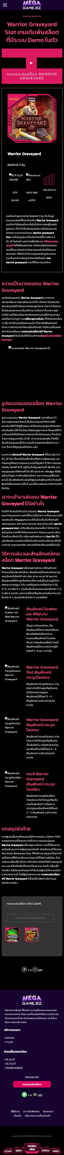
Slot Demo (27, 16)
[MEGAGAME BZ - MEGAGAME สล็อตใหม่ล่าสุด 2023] (32, 5)
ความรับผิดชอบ (31, 1111)
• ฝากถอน (9, 1038)
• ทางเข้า (8, 1042)
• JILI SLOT (10, 1064)
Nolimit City (36, 16)
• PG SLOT (9, 1059)
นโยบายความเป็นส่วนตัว (38, 1116)
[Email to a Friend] (35, 969)
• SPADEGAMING (13, 1068)
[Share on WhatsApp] (24, 969)
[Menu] (4, 5)
